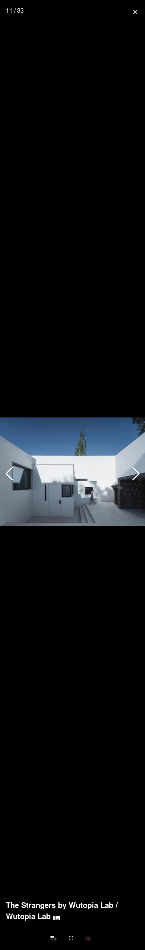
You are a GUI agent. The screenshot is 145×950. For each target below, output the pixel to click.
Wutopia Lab (28, 916)
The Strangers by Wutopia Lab (59, 905)
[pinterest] (88, 938)
